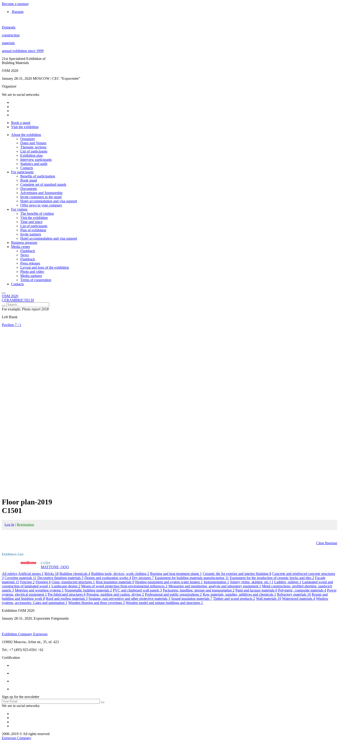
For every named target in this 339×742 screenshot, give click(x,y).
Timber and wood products (234, 599)
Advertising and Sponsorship (41, 193)
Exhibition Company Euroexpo (25, 634)
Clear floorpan (326, 543)
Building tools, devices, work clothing (120, 574)
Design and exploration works (107, 578)
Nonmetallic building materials (88, 590)
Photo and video (32, 272)
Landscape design (65, 586)
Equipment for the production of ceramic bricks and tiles (272, 578)
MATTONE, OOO (55, 567)
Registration (25, 524)
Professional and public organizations (173, 594)
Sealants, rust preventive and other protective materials (129, 599)
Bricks (52, 574)
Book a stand (20, 123)
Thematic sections (33, 147)
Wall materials (268, 599)
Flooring (43, 582)
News (24, 255)
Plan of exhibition (33, 230)
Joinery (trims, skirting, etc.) (251, 582)
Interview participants (36, 160)
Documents (28, 189)
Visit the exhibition (25, 127)
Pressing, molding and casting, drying (115, 594)
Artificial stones (31, 574)
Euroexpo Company (16, 738)
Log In (9, 524)
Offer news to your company (41, 205)
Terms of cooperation (35, 280)
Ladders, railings (287, 582)
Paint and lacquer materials (256, 590)
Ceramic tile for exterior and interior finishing (237, 574)
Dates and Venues (33, 143)
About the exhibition (26, 135)
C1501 (46, 563)
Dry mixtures (143, 578)
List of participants (33, 151)
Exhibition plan (31, 155)
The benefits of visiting (37, 213)
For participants (22, 172)
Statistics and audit (33, 164)
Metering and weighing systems (39, 590)
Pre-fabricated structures (67, 594)
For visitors (19, 209)
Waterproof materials (298, 599)
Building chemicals (74, 574)
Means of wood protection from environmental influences (124, 586)
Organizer (27, 139)
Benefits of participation (37, 176)
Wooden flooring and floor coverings (96, 603)
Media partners (31, 276)
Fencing (27, 582)
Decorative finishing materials (60, 578)
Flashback (27, 251)
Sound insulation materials (191, 599)
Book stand (28, 180)
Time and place (31, 222)
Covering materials (20, 578)
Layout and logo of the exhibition (44, 267)
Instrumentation (216, 582)
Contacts (26, 168)
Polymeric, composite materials (302, 590)
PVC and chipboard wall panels (137, 590)
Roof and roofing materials (67, 599)
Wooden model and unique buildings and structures (164, 603)
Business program (24, 242)
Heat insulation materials (115, 582)
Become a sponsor (15, 4)
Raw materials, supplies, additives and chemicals (239, 594)
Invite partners (30, 234)
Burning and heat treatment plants (176, 574)
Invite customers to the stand (41, 197)
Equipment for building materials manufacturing (192, 578)
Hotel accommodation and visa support (48, 201)
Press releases (30, 263)
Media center (20, 247)
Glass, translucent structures (73, 582)
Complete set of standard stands (43, 184)
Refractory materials (294, 594)
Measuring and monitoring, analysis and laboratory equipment (214, 586)
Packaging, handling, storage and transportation (199, 590)
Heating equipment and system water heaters (169, 582)
